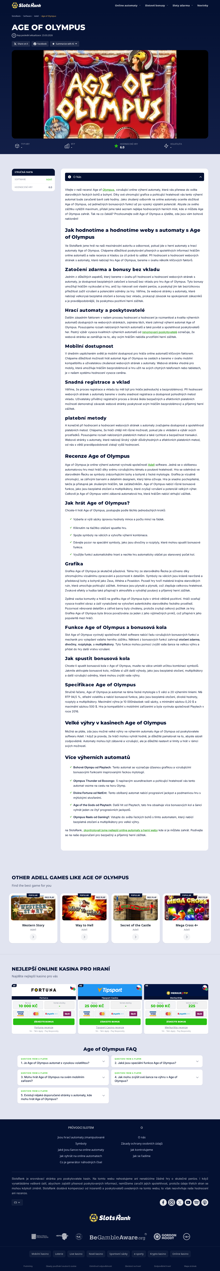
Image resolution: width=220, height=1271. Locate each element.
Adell (49, 179)
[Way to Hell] (84, 918)
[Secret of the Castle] (135, 918)
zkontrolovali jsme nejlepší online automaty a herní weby (121, 830)
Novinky (202, 5)
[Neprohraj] (62, 1236)
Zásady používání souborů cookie (61, 1266)
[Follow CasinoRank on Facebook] (163, 1202)
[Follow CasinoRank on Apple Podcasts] (204, 1202)
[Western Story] (33, 918)
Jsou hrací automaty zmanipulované (81, 1137)
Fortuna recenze (43, 1027)
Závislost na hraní (133, 1266)
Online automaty (126, 5)
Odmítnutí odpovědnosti (100, 1266)
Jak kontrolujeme (142, 1150)
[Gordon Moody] (165, 1236)
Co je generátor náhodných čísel (81, 1162)
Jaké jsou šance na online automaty (81, 1150)
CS (15, 1202)
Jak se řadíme (141, 1156)
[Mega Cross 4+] (187, 918)
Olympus (108, 189)
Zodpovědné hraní (162, 1266)
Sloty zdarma (181, 5)
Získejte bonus (44, 1021)
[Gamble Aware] (118, 1236)
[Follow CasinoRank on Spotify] (196, 1202)
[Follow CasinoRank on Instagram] (171, 1202)
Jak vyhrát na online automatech (81, 1156)
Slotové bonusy (155, 5)
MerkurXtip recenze (176, 1027)
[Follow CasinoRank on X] (179, 1202)
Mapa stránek (190, 1266)
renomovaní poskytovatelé (159, 332)
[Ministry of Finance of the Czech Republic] (39, 1236)
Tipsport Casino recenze (110, 1027)
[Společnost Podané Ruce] (79, 1236)
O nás (142, 1137)
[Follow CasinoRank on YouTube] (188, 1202)
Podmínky (28, 1266)
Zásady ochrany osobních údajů (142, 1143)
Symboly (80, 1143)
